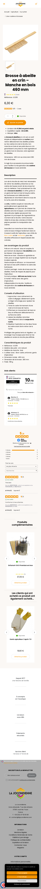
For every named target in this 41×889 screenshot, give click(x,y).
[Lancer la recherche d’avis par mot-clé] (36, 471)
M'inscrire (32, 775)
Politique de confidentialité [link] (22, 884)
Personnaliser (22, 881)
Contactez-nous (20, 845)
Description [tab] (9, 175)
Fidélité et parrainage (20, 837)
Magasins (20, 848)
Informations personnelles (20, 862)
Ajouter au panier (16, 122)
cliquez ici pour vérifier (10, 763)
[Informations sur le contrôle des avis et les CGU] (30, 443)
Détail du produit (20, 583)
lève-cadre (8, 235)
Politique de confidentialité (20, 840)
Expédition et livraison (20, 842)
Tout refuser (22, 877)
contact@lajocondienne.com (21, 817)
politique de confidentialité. (27, 780)
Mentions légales (20, 832)
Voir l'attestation (13, 382)
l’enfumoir (21, 235)
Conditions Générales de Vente (20, 835)
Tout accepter (22, 873)
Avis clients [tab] (9, 370)
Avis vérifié (10, 480)
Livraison (20, 830)
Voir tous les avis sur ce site (22, 446)
